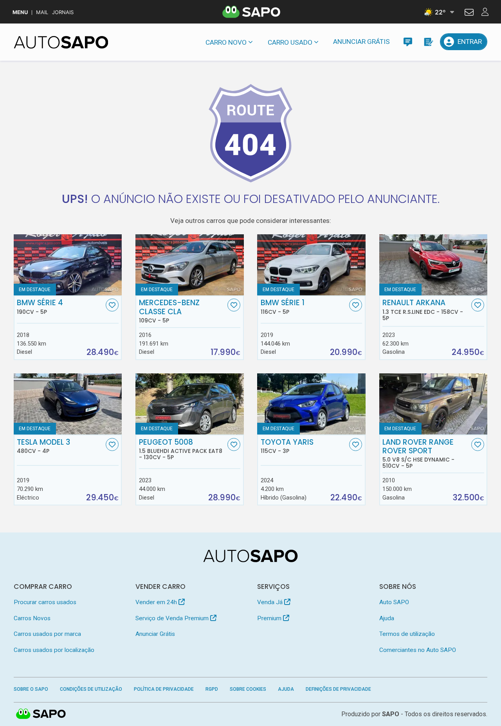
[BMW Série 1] (311, 264)
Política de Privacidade (164, 689)
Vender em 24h (156, 602)
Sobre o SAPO (31, 689)
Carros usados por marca (47, 633)
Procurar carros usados (45, 602)
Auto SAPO (394, 602)
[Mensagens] (407, 41)
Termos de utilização (407, 633)
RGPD (211, 689)
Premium (270, 618)
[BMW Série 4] (68, 264)
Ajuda (386, 618)
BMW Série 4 (40, 307)
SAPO (41, 714)
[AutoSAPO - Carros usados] (61, 42)
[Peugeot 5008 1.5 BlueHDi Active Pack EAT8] (189, 404)
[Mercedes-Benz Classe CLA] (189, 264)
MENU (20, 12)
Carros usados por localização (54, 650)
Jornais (63, 12)
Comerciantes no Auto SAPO (417, 650)
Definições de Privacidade (338, 689)
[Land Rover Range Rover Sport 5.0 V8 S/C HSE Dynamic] (433, 404)
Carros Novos (32, 618)
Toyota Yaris (287, 446)
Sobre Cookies (248, 689)
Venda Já (270, 602)
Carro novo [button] (226, 42)
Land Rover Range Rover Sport (418, 453)
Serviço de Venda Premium (172, 618)
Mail (42, 12)
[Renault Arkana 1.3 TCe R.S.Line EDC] (433, 264)
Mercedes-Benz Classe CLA (169, 311)
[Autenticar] (469, 13)
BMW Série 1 (283, 307)
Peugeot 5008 (180, 449)
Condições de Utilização (91, 689)
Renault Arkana (422, 310)
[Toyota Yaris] (311, 404)
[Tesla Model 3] (68, 404)
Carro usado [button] (290, 42)
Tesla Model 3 (43, 446)
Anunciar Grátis (361, 41)
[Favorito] (112, 305)
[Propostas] (428, 41)
